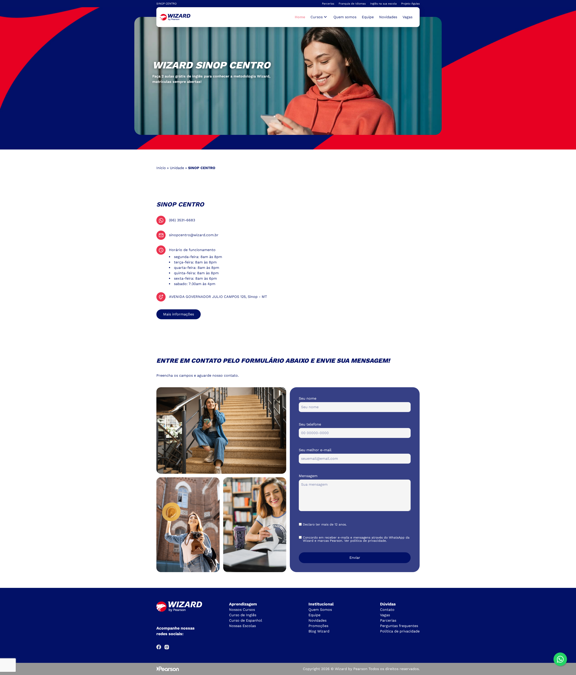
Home (300, 17)
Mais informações (178, 314)
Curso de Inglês (242, 615)
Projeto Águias (410, 3)
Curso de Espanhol (245, 620)
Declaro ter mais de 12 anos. (325, 524)
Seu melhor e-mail (315, 450)
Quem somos (344, 17)
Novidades (388, 17)
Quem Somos (320, 609)
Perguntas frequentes (399, 626)
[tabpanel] (288, 76)
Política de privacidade (400, 631)
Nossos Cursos (242, 609)
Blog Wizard (318, 631)
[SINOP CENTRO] (175, 17)
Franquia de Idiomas (352, 3)
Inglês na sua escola (383, 3)
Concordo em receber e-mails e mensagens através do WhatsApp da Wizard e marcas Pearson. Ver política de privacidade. (356, 539)
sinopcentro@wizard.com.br (193, 235)
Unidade (177, 168)
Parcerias (328, 3)
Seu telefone (310, 424)
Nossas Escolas (242, 626)
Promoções (318, 626)
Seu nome (307, 398)
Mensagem (308, 476)
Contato (387, 609)
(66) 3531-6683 (182, 220)
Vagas (407, 17)
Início (161, 168)
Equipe (368, 17)
